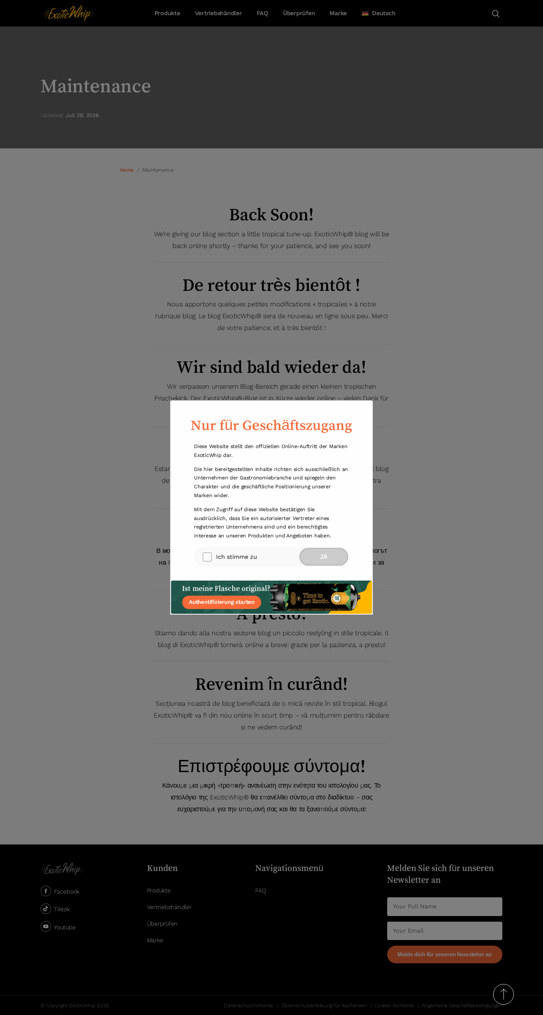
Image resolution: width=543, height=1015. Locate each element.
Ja (324, 557)
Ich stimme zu (236, 556)
